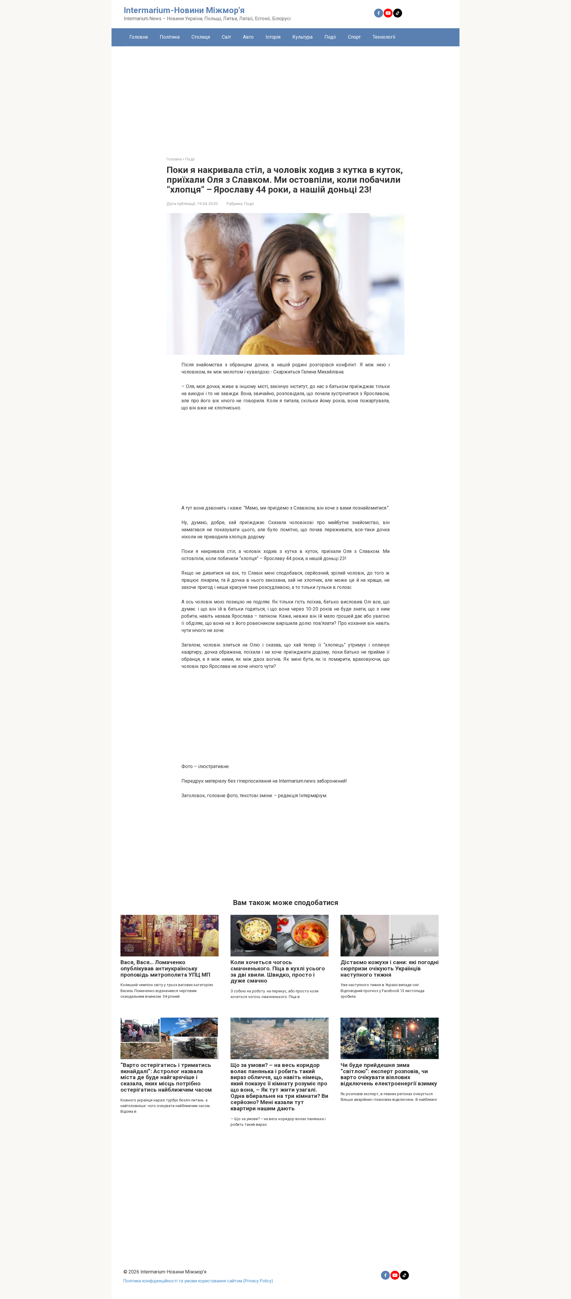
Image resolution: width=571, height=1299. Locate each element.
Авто (248, 37)
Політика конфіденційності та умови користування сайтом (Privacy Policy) (198, 1281)
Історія (273, 37)
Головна (138, 37)
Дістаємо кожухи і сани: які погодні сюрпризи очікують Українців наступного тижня (390, 968)
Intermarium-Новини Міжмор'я (184, 10)
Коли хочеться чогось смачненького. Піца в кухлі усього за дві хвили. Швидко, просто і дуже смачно (277, 971)
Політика (170, 37)
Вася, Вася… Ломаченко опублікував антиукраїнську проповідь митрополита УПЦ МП (165, 968)
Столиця (201, 37)
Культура (302, 37)
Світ (226, 37)
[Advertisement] (285, 96)
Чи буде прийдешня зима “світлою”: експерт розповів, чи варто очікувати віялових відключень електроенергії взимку (389, 1074)
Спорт (354, 37)
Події (330, 37)
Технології (384, 37)
